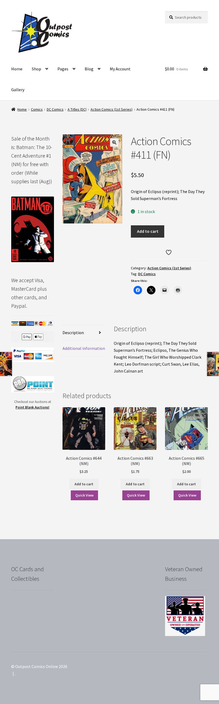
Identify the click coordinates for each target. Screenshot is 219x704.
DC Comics (55, 109)
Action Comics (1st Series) (111, 109)
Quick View (84, 495)
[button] (114, 142)
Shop (36, 68)
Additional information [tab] (83, 348)
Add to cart (147, 231)
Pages (62, 68)
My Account (120, 68)
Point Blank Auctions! (32, 407)
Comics (37, 109)
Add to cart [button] (84, 484)
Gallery (17, 89)
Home (16, 68)
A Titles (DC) (77, 109)
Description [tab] (73, 332)
